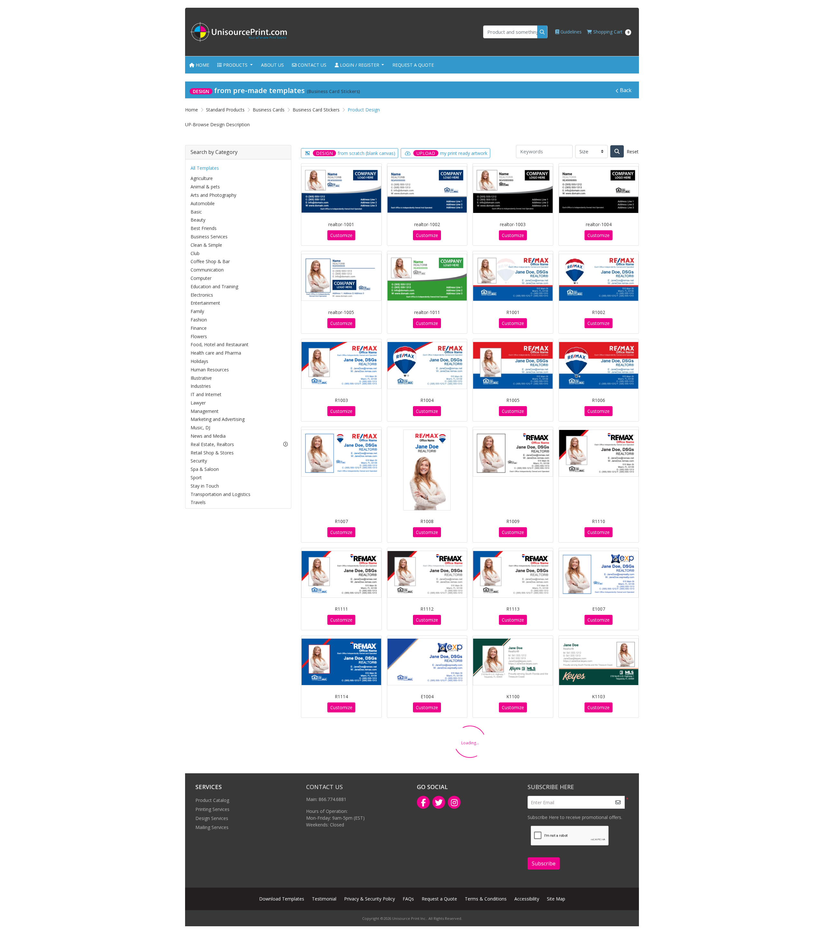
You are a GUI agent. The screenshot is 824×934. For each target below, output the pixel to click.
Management (205, 411)
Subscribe (544, 863)
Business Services (209, 237)
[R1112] (427, 574)
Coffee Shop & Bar (210, 261)
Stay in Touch (205, 486)
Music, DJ (200, 427)
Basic (196, 212)
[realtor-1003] (513, 190)
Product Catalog (212, 800)
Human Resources (210, 370)
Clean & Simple (206, 245)
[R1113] (513, 574)
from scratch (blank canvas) (355, 153)
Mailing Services (212, 827)
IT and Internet (206, 394)
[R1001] (513, 277)
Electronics (202, 295)
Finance (199, 328)
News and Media (208, 436)
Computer (201, 278)
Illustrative (201, 378)
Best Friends (204, 228)
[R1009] (513, 453)
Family (197, 311)
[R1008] (427, 470)
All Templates (205, 168)
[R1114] (341, 661)
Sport (196, 477)
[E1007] (599, 574)
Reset (633, 151)
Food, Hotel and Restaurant (219, 344)
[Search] (617, 151)
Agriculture (202, 178)
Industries (201, 386)
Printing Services (212, 809)
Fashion (199, 320)
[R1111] (341, 574)
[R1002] (599, 277)
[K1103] (599, 661)
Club (195, 253)
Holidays (199, 361)
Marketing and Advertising (218, 419)
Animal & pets (205, 187)
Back (626, 90)
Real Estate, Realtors (212, 444)
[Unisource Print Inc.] (238, 31)
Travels (198, 502)
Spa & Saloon (205, 469)
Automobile (203, 203)
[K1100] (513, 661)
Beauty (198, 220)
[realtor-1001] (341, 189)
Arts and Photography (213, 195)
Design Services (211, 818)
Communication (207, 270)
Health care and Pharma (216, 353)
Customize (341, 235)
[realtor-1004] (599, 190)
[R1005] (513, 365)
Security (199, 461)
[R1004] (427, 365)
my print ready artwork (452, 153)
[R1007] (341, 453)
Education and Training (214, 286)
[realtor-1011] (427, 277)
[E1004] (427, 661)
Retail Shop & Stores (212, 453)
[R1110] (599, 453)
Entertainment (205, 303)
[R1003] (341, 365)
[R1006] (599, 365)
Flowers (199, 336)
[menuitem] (199, 64)
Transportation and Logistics (220, 494)
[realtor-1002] (427, 189)
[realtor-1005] (341, 277)
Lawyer (198, 403)
